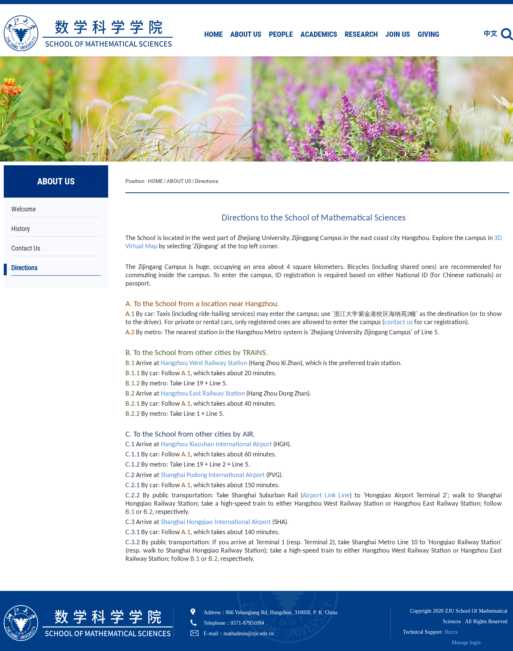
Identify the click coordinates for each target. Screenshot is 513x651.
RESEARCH (361, 34)
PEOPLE (281, 34)
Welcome (23, 209)
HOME (213, 34)
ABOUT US (245, 34)
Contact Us (25, 248)
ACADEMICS (318, 34)
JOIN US (397, 34)
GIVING (428, 34)
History (20, 229)
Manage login (466, 642)
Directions (24, 268)
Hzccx (451, 632)
